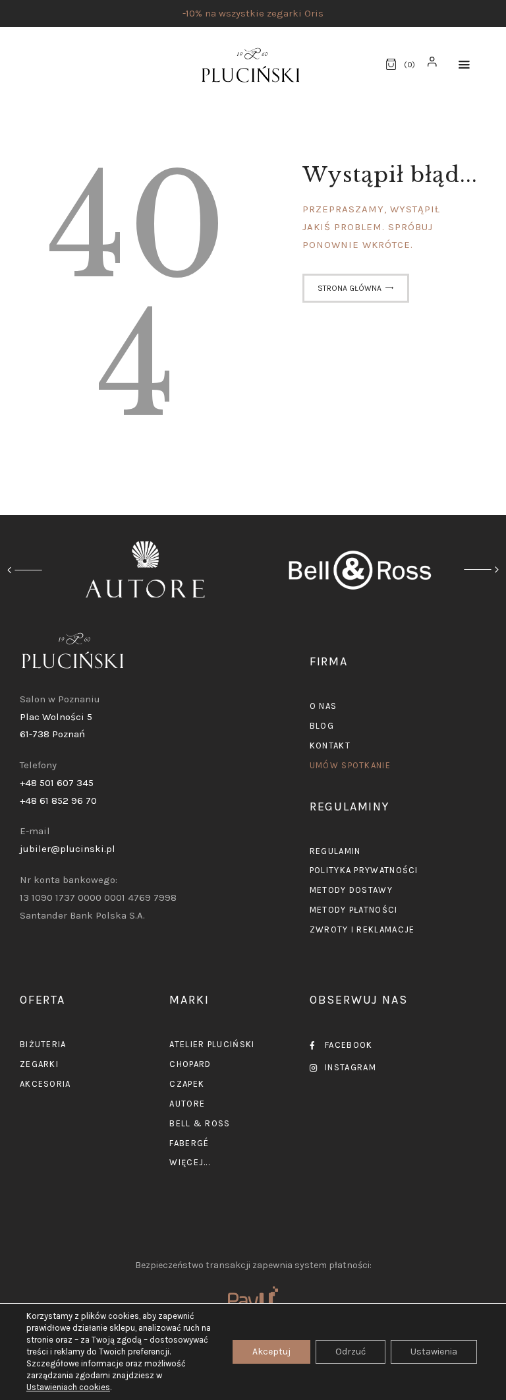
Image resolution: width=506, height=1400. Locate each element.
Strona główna (349, 288)
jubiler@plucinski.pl (67, 849)
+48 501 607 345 (57, 783)
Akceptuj (271, 1351)
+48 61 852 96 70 (58, 801)
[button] (464, 65)
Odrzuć (350, 1351)
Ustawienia (433, 1351)
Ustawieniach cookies (68, 1387)
